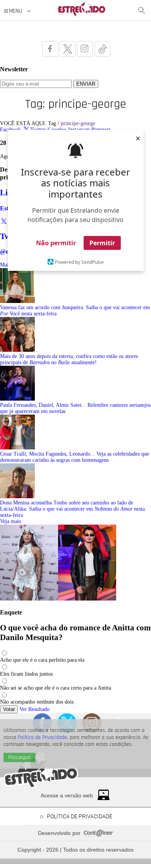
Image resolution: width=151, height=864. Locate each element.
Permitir (102, 243)
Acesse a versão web (67, 795)
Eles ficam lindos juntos (26, 674)
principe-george (78, 123)
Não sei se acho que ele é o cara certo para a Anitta (55, 688)
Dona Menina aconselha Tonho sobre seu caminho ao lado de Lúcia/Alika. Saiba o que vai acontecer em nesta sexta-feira (72, 509)
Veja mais (10, 521)
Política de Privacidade (42, 737)
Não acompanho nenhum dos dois (37, 702)
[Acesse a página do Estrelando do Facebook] (50, 49)
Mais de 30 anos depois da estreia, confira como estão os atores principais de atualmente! (69, 359)
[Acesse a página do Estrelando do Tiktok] (102, 49)
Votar (9, 709)
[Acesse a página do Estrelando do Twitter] (68, 49)
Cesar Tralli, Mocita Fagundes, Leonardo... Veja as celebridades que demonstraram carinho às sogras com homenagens (74, 457)
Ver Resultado (34, 709)
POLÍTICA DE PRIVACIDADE (79, 816)
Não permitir (56, 243)
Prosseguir (19, 757)
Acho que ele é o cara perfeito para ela (42, 660)
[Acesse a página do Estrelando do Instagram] (85, 49)
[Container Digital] (98, 834)
